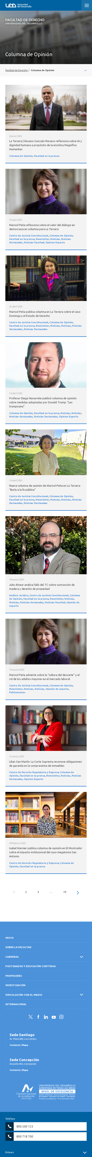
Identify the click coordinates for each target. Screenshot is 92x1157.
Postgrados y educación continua (30, 966)
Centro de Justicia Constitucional (28, 235)
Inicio (9, 937)
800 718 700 (24, 1136)
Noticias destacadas (21, 416)
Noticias (55, 239)
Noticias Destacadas (35, 329)
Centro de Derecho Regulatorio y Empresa (34, 772)
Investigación (15, 985)
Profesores (13, 975)
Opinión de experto (57, 689)
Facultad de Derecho (25, 21)
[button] (86, 5)
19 (64, 891)
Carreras (12, 956)
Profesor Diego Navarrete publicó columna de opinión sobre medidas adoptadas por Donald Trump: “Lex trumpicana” (43, 402)
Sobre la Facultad (18, 947)
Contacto (15, 1045)
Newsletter (42, 239)
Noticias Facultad (34, 242)
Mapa (25, 1045)
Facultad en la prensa (46, 156)
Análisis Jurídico (18, 595)
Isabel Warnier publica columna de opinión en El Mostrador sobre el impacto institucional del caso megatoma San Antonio (45, 852)
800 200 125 (24, 1126)
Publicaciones (17, 692)
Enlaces (9, 1152)
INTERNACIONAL (16, 1004)
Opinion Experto (55, 242)
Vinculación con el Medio (23, 994)
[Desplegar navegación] (46, 70)
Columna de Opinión (21, 156)
